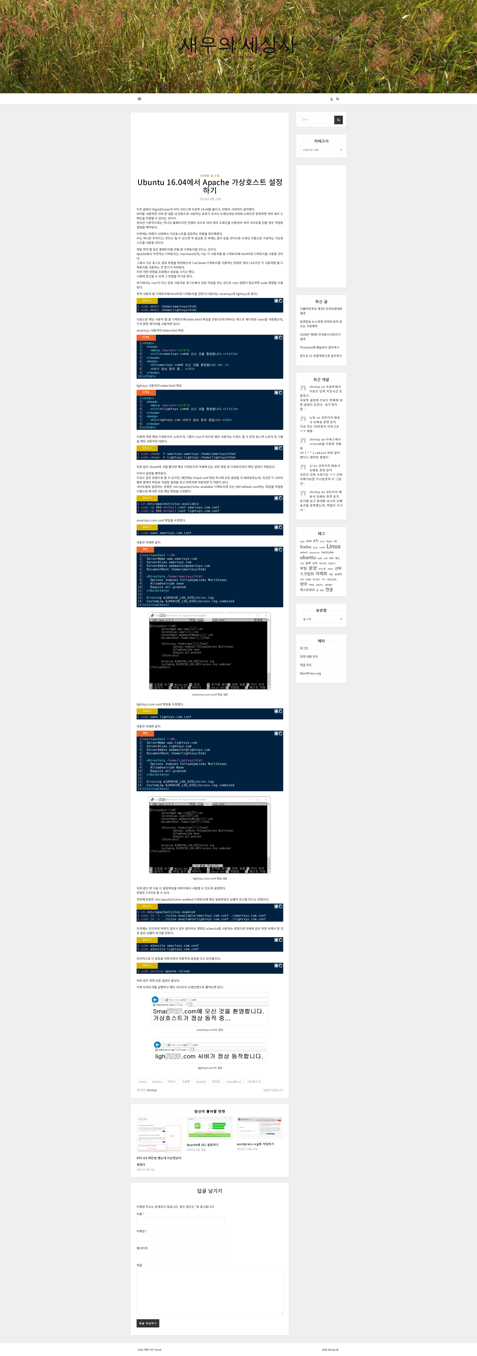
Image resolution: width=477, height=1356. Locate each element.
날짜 (308, 563)
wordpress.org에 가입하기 (255, 1144)
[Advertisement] (210, 146)
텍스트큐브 (307, 590)
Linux (142, 1081)
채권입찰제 (332, 579)
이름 (140, 1214)
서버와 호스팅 (210, 175)
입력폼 (308, 579)
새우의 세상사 (238, 43)
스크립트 (307, 573)
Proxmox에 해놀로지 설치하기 (319, 347)
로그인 (304, 648)
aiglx (302, 541)
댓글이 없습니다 (273, 1090)
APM (309, 541)
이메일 (142, 1231)
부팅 (303, 568)
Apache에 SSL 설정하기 (203, 1144)
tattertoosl (314, 552)
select (304, 552)
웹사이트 (142, 1248)
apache (201, 1081)
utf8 (325, 558)
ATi (315, 540)
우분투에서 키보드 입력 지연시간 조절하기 (321, 391)
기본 (302, 563)
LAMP (322, 547)
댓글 (139, 1265)
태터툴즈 (329, 584)
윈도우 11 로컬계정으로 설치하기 (321, 355)
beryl (322, 541)
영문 (331, 574)
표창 (322, 590)
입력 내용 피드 (309, 656)
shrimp (151, 1090)
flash (315, 547)
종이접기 (316, 579)
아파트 (322, 573)
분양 (313, 568)
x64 (331, 558)
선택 (338, 568)
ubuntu (157, 1081)
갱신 (337, 558)
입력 (302, 579)
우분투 (186, 1081)
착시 (324, 579)
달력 (315, 563)
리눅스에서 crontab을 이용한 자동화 (321, 443)
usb (320, 558)
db (335, 541)
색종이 (330, 569)
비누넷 (322, 569)
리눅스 (172, 1081)
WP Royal (155, 1349)
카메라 (311, 584)
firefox (305, 547)
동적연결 (323, 563)
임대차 (338, 574)
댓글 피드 (306, 665)
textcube (327, 552)
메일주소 (332, 563)
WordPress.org (310, 673)
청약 (303, 584)
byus (329, 541)
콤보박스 (319, 584)
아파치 (216, 1081)
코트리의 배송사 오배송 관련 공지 (324, 419)
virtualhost (233, 1081)
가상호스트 (254, 1081)
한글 (329, 589)
